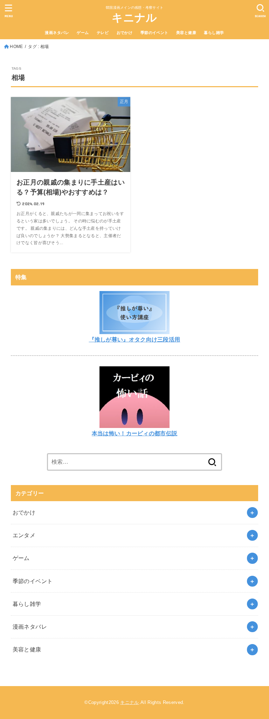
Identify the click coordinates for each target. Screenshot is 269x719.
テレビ (103, 32)
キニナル (134, 18)
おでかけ (125, 32)
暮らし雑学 (214, 32)
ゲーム (83, 32)
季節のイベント (154, 32)
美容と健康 (186, 32)
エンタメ (24, 535)
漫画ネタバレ (57, 32)
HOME (16, 46)
